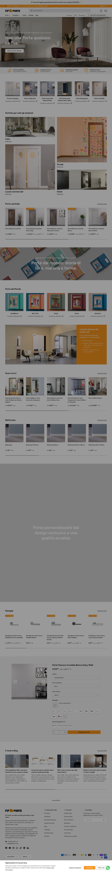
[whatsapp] (107, 866)
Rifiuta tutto (101, 867)
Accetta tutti (89, 867)
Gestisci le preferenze (75, 867)
